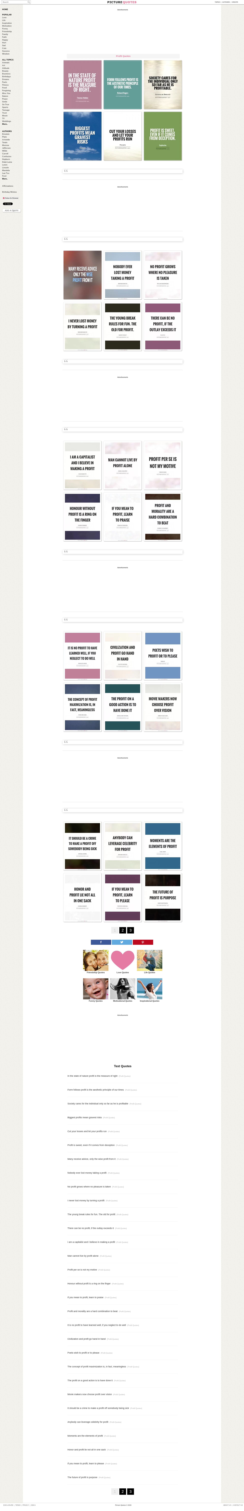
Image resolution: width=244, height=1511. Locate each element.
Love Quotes (123, 972)
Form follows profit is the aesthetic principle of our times (102, 1090)
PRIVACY (25, 1505)
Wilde (4, 151)
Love (4, 17)
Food (4, 88)
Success (6, 51)
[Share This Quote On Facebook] (101, 942)
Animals (5, 62)
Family (5, 34)
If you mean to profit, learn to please (92, 1463)
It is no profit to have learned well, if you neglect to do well (103, 1325)
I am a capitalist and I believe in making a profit (97, 1242)
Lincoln (5, 167)
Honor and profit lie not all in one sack (93, 1449)
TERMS (18, 1505)
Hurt (4, 43)
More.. (5, 124)
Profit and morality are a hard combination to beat (99, 1311)
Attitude (5, 68)
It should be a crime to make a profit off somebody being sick (104, 1408)
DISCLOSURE (8, 1505)
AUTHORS (226, 2)
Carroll (5, 154)
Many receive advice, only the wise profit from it (98, 1159)
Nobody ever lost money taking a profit (93, 1173)
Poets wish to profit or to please (89, 1353)
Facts (4, 82)
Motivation (7, 26)
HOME (5, 9)
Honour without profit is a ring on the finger (95, 1283)
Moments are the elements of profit (91, 1436)
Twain (4, 142)
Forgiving (6, 90)
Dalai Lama (7, 162)
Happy (5, 40)
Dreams (5, 79)
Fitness (5, 85)
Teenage (6, 110)
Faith (4, 37)
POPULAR (7, 15)
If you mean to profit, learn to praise (92, 1297)
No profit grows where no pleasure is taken (95, 1186)
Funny (5, 29)
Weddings (6, 121)
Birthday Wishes (9, 192)
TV (3, 118)
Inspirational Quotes (149, 1001)
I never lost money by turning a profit (92, 1200)
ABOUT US (227, 1505)
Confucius (6, 156)
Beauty (5, 71)
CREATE (235, 2)
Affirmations (7, 186)
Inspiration (7, 23)
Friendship (7, 31)
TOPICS (217, 2)
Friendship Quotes (96, 972)
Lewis (4, 165)
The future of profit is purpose (88, 1477)
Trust (4, 113)
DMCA (33, 1505)
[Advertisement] (123, 31)
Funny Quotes (96, 1001)
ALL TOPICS (7, 60)
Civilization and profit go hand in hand (93, 1339)
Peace (4, 99)
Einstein (5, 134)
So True (5, 104)
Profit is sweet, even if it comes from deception (97, 1145)
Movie (4, 116)
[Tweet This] (122, 942)
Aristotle (6, 140)
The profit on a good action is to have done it (96, 1380)
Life (3, 20)
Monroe (5, 145)
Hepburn (6, 159)
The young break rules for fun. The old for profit (97, 1214)
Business (6, 74)
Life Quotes (149, 972)
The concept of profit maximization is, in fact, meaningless (103, 1366)
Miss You (6, 93)
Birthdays (6, 76)
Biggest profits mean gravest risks (91, 1117)
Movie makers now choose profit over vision (96, 1394)
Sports (5, 107)
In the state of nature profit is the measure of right (99, 1076)
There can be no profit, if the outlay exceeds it (97, 1228)
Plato (4, 137)
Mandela (6, 170)
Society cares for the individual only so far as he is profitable (104, 1103)
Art (3, 65)
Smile (4, 102)
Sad (4, 45)
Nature (5, 96)
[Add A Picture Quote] (11, 210)
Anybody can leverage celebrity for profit (94, 1422)
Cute (4, 48)
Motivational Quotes (122, 1001)
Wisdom (5, 54)
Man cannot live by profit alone (89, 1256)
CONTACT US (238, 1505)
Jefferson (6, 148)
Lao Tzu (5, 173)
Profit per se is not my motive (88, 1269)
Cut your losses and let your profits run (93, 1131)
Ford (4, 176)
